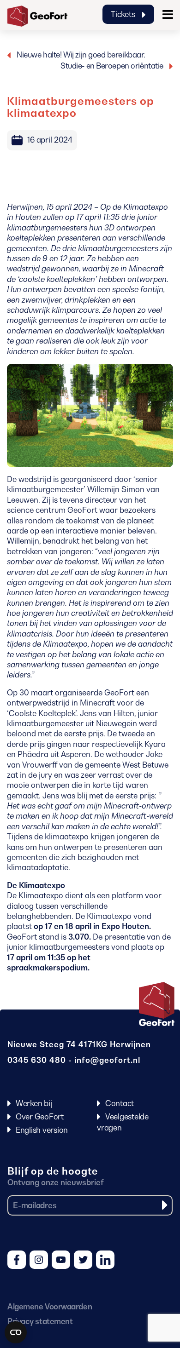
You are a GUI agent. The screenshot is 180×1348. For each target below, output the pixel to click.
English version (42, 1130)
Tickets (124, 14)
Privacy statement (39, 1321)
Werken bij (34, 1103)
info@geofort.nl (107, 1060)
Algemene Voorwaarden (49, 1306)
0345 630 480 (36, 1060)
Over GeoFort (40, 1116)
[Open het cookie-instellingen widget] (16, 1332)
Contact (119, 1103)
